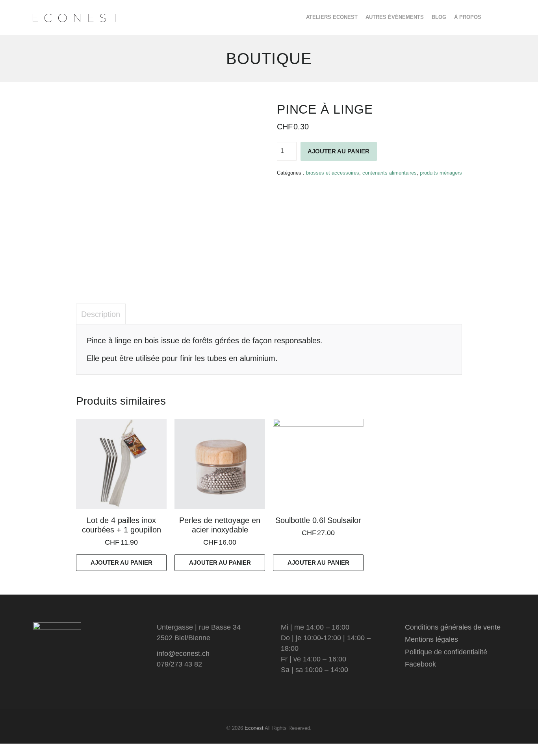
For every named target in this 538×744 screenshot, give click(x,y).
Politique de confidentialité (446, 652)
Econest (254, 728)
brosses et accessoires (332, 173)
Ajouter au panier (338, 151)
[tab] (101, 314)
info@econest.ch (183, 653)
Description (100, 314)
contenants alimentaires (389, 173)
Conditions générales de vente (453, 627)
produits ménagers (441, 173)
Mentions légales (431, 639)
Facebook (420, 664)
